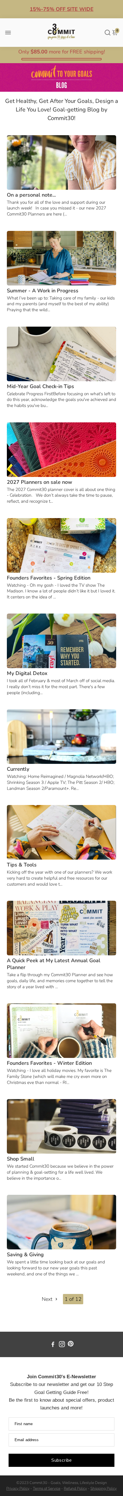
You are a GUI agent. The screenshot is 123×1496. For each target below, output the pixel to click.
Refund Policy (75, 1488)
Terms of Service (46, 1488)
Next (48, 1299)
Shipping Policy (103, 1488)
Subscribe (61, 1460)
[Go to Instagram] (62, 1345)
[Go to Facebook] (53, 1345)
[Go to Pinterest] (71, 1345)
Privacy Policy (17, 1488)
